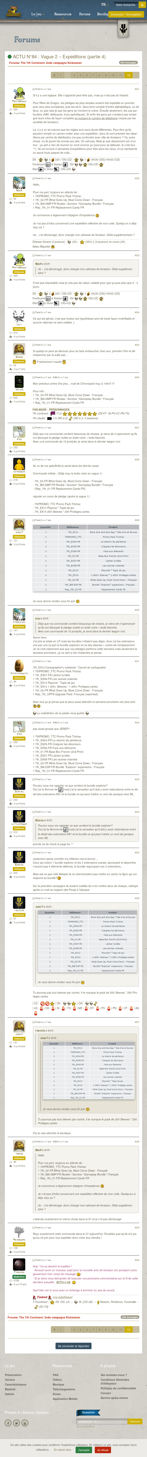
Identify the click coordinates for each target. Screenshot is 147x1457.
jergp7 (19, 532)
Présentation (13, 1375)
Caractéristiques (15, 1384)
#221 (137, 88)
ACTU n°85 (63, 1282)
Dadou (19, 357)
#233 (137, 779)
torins (19, 1153)
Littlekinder (19, 824)
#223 (137, 255)
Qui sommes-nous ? (114, 1375)
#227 (137, 427)
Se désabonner (85, 1426)
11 (120, 75)
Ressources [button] (62, 14)
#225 (137, 344)
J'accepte (84, 1450)
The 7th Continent (32, 63)
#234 (137, 811)
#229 (137, 519)
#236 (137, 898)
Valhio (19, 389)
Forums (84, 14)
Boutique (104, 14)
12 (128, 75)
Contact (106, 1393)
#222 (137, 178)
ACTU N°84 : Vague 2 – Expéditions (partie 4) (59, 56)
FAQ (55, 1375)
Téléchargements (64, 1389)
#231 (137, 661)
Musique (58, 1384)
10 (112, 75)
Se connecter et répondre (73, 1346)
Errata (56, 1394)
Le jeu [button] (36, 14)
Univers (10, 1379)
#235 (137, 852)
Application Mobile (65, 1399)
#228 (137, 459)
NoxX (19, 190)
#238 (137, 1141)
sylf (19, 324)
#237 (137, 1021)
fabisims (19, 910)
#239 (137, 1227)
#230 (137, 609)
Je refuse (103, 1450)
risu (19, 439)
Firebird (19, 1272)
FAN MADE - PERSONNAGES (51, 409)
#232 (137, 722)
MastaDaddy (19, 101)
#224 (137, 312)
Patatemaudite (19, 673)
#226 (137, 377)
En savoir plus (63, 1449)
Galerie (9, 1394)
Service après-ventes (114, 1398)
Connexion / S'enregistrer (126, 14)
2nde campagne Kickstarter (64, 63)
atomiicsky (19, 622)
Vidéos (57, 1379)
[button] (104, 5)
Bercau (19, 791)
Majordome (19, 1240)
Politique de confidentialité (118, 1388)
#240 (137, 1259)
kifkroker (19, 471)
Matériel (10, 1389)
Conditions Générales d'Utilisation (115, 1381)
